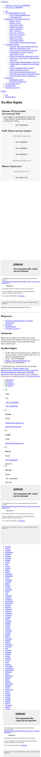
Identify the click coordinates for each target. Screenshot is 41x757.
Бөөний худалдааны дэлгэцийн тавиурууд (19, 375)
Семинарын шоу (16, 17)
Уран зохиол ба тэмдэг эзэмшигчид (23, 76)
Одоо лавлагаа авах (8, 344)
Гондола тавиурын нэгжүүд (20, 374)
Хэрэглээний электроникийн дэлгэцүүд (24, 62)
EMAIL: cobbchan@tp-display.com (17, 361)
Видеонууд (9, 78)
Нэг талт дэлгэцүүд (17, 33)
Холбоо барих (10, 86)
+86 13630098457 (11, 406)
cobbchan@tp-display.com (14, 423)
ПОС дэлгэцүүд (16, 31)
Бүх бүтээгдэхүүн (33, 376)
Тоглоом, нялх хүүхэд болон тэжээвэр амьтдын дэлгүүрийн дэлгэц (24, 47)
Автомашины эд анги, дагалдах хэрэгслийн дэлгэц (21, 53)
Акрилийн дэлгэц (16, 25)
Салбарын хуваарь (12, 44)
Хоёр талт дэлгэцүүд (17, 35)
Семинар (8, 325)
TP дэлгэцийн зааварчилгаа (20, 15)
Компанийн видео (16, 80)
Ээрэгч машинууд (16, 29)
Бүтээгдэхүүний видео (18, 82)
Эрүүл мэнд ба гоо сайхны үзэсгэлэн (23, 50)
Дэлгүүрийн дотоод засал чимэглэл (23, 42)
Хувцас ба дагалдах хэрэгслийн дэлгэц (24, 56)
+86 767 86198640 (11, 402)
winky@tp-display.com (13, 427)
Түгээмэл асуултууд (12, 87)
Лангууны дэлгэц (16, 39)
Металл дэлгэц (15, 23)
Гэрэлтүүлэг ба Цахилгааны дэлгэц (23, 72)
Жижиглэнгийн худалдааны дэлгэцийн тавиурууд (19, 370)
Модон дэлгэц (15, 21)
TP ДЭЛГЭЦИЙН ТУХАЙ (15, 13)
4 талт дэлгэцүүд (16, 37)
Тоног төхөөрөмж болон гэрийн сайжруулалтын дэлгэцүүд (22, 69)
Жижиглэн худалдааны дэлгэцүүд (17, 19)
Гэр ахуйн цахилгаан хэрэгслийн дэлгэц (25, 74)
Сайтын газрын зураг (20, 368)
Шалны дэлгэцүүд (16, 27)
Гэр (6, 11)
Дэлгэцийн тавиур (17, 40)
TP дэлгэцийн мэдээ (12, 84)
